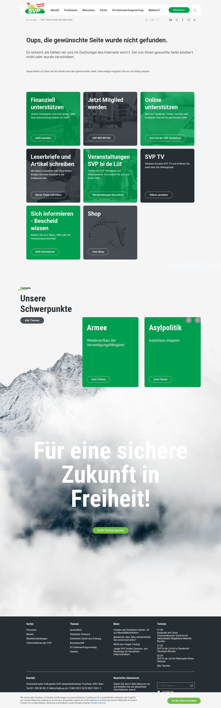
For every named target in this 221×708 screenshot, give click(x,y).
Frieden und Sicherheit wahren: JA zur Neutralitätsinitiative (131, 631)
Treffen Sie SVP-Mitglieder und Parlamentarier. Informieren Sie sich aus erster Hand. (109, 174)
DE (146, 20)
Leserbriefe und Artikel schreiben (52, 160)
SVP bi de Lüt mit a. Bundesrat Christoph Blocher (173, 650)
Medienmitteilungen (36, 638)
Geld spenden (43, 138)
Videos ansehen (159, 194)
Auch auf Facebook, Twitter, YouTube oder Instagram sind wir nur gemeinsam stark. (167, 116)
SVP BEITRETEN (101, 138)
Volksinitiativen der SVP (39, 643)
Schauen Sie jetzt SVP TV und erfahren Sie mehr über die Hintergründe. (167, 165)
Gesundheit (76, 629)
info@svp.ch (60, 688)
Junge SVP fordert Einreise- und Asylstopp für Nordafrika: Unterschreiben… (130, 651)
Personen (31, 629)
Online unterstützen (161, 103)
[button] (189, 320)
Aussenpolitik (77, 643)
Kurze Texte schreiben (48, 194)
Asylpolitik (165, 327)
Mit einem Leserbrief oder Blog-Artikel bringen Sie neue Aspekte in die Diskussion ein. (51, 174)
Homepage (31, 20)
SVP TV (154, 157)
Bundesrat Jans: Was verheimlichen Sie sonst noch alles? (132, 638)
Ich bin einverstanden (184, 700)
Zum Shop (98, 251)
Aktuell (30, 634)
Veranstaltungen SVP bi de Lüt (109, 160)
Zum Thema (98, 379)
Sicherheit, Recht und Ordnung (85, 638)
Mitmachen (179, 10)
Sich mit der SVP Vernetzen (165, 138)
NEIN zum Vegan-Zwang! (127, 644)
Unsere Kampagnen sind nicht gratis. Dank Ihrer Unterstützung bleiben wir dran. (53, 116)
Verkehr (74, 651)
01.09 (160, 629)
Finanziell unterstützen (47, 103)
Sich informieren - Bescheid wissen (52, 220)
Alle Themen (32, 320)
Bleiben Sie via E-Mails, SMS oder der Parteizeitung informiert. (51, 237)
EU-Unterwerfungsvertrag (127, 10)
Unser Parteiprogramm (110, 530)
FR (152, 20)
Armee (97, 327)
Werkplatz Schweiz (80, 634)
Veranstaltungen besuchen (107, 194)
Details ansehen (98, 703)
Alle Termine (163, 665)
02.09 (160, 655)
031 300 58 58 (37, 688)
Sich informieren (45, 251)
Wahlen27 (154, 10)
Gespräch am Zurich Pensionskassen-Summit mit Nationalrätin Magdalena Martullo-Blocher (174, 637)
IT (158, 20)
